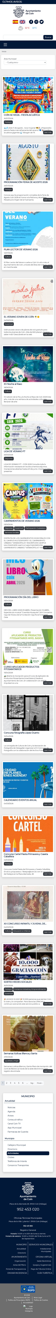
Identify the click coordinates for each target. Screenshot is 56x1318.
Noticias (11, 1107)
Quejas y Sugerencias (42, 1265)
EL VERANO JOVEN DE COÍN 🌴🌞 (22, 317)
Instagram (37, 25)
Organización (20, 1261)
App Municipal (14, 1128)
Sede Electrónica (44, 1261)
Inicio (4, 51)
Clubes (11, 1157)
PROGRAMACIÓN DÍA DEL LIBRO (21, 597)
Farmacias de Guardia (18, 1132)
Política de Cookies (41, 1300)
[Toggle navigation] (5, 45)
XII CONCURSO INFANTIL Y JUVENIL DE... (25, 923)
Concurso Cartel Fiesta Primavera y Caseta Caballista (26, 855)
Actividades (13, 1153)
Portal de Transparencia (16, 1269)
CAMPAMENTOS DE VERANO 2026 (22, 521)
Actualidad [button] (10, 1101)
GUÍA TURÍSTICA (44, 1273)
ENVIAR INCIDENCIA (17, 1273)
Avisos (11, 1115)
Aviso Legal (38, 1298)
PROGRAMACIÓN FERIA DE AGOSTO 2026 (26, 182)
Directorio (12, 1149)
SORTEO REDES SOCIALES (18, 982)
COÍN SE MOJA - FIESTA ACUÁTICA (22, 115)
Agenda (11, 1111)
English (22, 21)
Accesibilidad (28, 1303)
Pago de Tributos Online (41, 1269)
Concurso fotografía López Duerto (21, 733)
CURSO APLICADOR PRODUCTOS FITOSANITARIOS (21, 668)
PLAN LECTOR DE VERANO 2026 (21, 249)
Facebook (32, 25)
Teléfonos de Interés (17, 1161)
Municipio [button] (9, 1138)
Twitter (41, 25)
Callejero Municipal (17, 1145)
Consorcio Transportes (18, 1165)
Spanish (15, 21)
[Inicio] (27, 12)
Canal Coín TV (14, 1123)
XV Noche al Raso (13, 384)
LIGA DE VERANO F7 (14, 451)
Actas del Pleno (19, 1265)
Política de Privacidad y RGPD (19, 1300)
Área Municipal (10, 59)
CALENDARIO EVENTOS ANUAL (20, 800)
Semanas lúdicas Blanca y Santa (20, 1053)
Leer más (48, 132)
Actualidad (21, 1249)
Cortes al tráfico (15, 1120)
